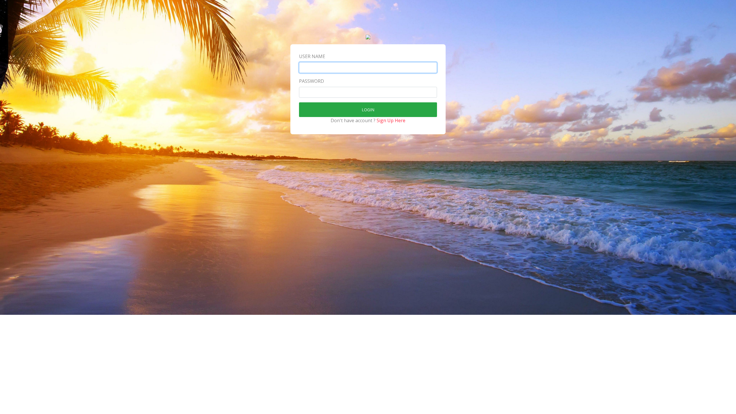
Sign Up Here (391, 120)
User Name (312, 56)
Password (311, 81)
